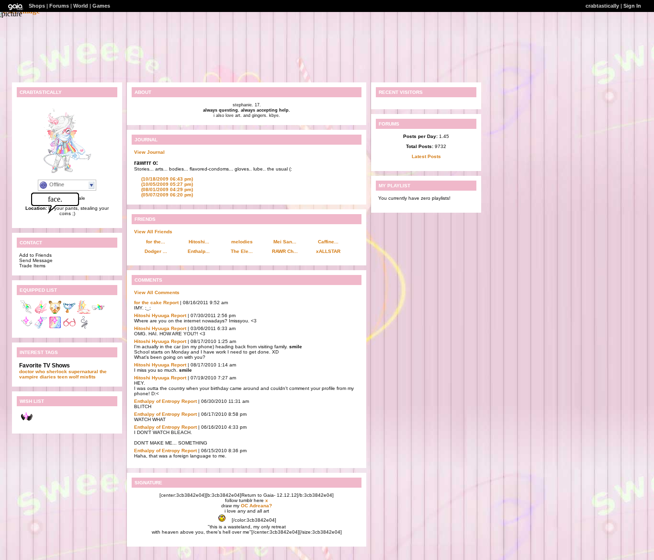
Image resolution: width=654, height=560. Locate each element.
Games (101, 6)
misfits (88, 376)
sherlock (56, 371)
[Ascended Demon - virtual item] (26, 328)
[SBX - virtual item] (98, 312)
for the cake (148, 302)
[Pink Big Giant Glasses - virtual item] (69, 328)
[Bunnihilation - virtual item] (55, 312)
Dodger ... (156, 251)
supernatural (83, 371)
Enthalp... (199, 251)
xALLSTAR (328, 251)
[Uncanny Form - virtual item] (55, 328)
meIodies (242, 241)
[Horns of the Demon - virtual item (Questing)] (26, 423)
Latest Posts (426, 156)
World (80, 6)
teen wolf (68, 376)
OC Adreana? (256, 505)
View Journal (149, 152)
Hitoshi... (199, 241)
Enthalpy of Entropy (157, 401)
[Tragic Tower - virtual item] (26, 312)
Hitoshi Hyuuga (151, 315)
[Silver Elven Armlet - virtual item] (84, 328)
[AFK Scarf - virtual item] (41, 328)
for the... (155, 241)
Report (171, 302)
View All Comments (157, 292)
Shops (37, 6)
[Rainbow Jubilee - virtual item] (84, 312)
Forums (59, 6)
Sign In (632, 6)
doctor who (32, 371)
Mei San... (284, 241)
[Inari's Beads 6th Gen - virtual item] (69, 312)
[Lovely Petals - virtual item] (41, 312)
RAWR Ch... (285, 251)
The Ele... (242, 251)
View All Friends (153, 231)
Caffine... (328, 241)
